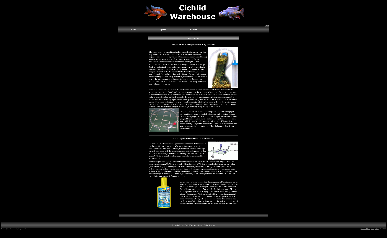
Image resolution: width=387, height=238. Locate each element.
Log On (267, 25)
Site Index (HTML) (365, 229)
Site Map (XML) (375, 229)
